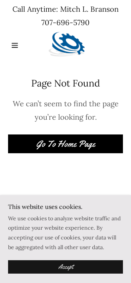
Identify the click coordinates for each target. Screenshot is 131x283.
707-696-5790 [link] (65, 22)
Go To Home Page (65, 144)
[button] (16, 45)
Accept (65, 267)
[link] (65, 45)
